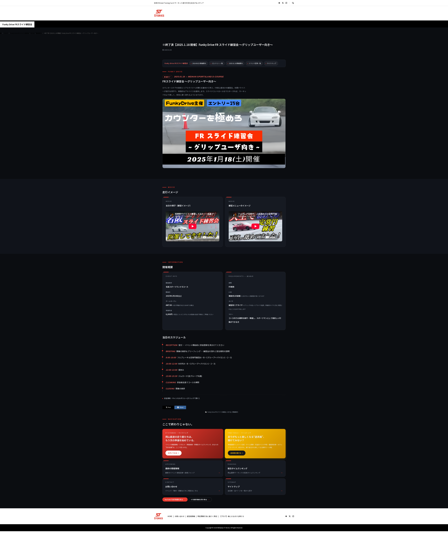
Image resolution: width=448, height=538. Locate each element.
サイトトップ (271, 63)
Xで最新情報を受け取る (200, 499)
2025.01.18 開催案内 (236, 63)
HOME (170, 516)
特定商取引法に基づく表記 (207, 516)
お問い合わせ (179, 516)
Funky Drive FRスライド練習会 (17, 24)
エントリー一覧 (217, 63)
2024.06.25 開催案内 (199, 63)
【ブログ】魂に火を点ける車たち (232, 516)
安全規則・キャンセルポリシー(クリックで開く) (182, 398)
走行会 (229, 412)
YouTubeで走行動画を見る (175, 499)
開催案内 (235, 412)
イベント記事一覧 (255, 63)
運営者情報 (191, 516)
